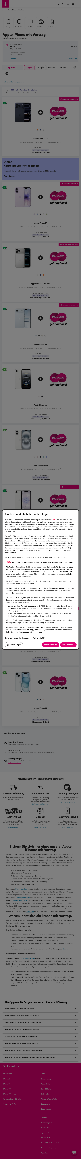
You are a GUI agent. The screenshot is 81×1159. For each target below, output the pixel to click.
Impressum (26, 638)
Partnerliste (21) (39, 638)
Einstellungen (15, 645)
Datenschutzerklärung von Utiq (30, 632)
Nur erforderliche (50, 645)
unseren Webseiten (31, 572)
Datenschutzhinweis (13, 638)
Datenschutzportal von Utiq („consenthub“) (28, 630)
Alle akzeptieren (68, 645)
